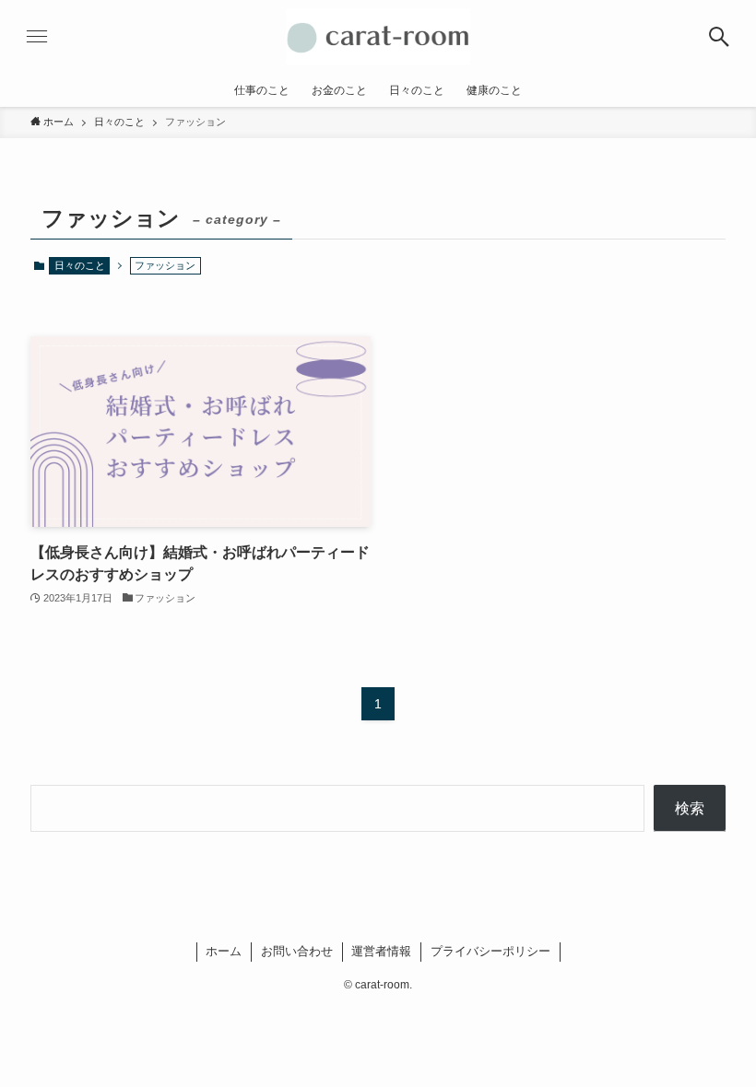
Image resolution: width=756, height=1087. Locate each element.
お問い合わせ (297, 951)
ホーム (224, 951)
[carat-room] (378, 37)
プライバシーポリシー (490, 951)
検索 (689, 808)
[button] (719, 37)
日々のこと (79, 265)
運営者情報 (381, 951)
